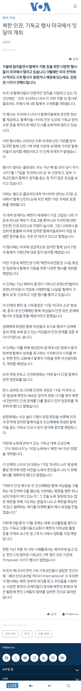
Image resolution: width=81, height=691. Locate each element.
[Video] (31, 686)
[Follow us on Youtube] (25, 658)
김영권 (6, 42)
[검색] (68, 686)
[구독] (62, 658)
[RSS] (44, 658)
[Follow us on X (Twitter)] (16, 658)
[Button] (74, 59)
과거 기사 (8, 18)
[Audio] (49, 686)
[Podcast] (53, 658)
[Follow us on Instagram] (34, 658)
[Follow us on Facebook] (6, 658)
